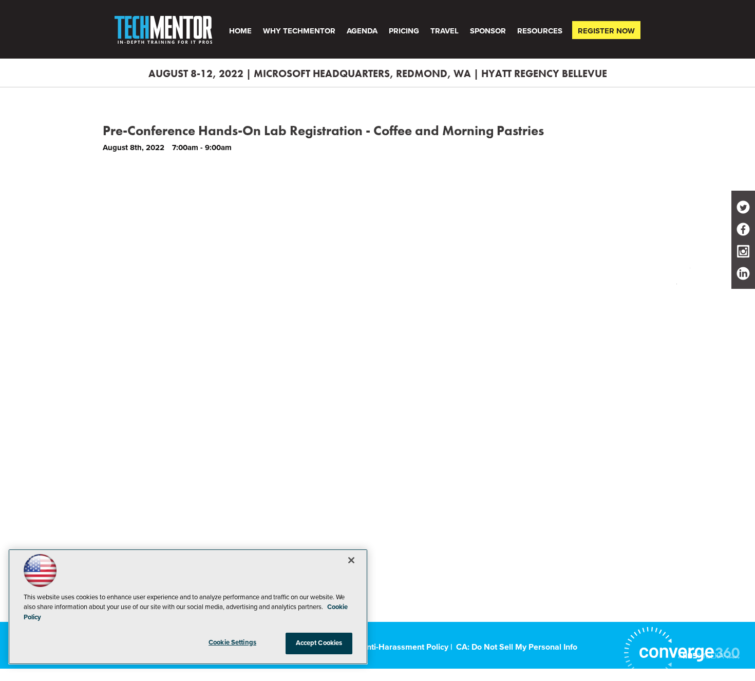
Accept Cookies (319, 643)
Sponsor (488, 30)
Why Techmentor (299, 30)
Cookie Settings (232, 642)
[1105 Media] (709, 655)
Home (240, 30)
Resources (539, 30)
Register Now (606, 30)
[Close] (351, 560)
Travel (444, 30)
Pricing (404, 30)
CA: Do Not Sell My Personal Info (516, 647)
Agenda (362, 30)
